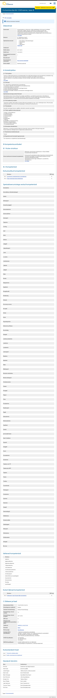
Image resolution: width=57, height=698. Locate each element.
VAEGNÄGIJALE (42, 3)
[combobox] (50, 4)
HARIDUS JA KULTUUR (23, 625)
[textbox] (50, 4)
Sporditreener (21, 630)
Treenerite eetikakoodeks (12, 653)
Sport (19, 627)
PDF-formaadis (8, 17)
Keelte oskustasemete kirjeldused (14, 655)
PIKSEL (55, 697)
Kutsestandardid (9, 13)
